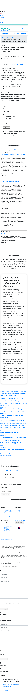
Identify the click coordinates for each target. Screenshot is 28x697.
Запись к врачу (7, 516)
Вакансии (19, 511)
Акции (19, 510)
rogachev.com (14, 566)
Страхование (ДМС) (8, 510)
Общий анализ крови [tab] (20, 150)
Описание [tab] (5, 64)
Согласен (5, 690)
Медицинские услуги (8, 511)
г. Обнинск (5, 33)
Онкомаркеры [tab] (7, 150)
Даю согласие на (13, 499)
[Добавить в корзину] (26, 175)
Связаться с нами (19, 522)
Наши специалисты (21, 512)
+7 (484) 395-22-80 (9, 470)
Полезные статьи (21, 513)
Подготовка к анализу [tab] (18, 64)
